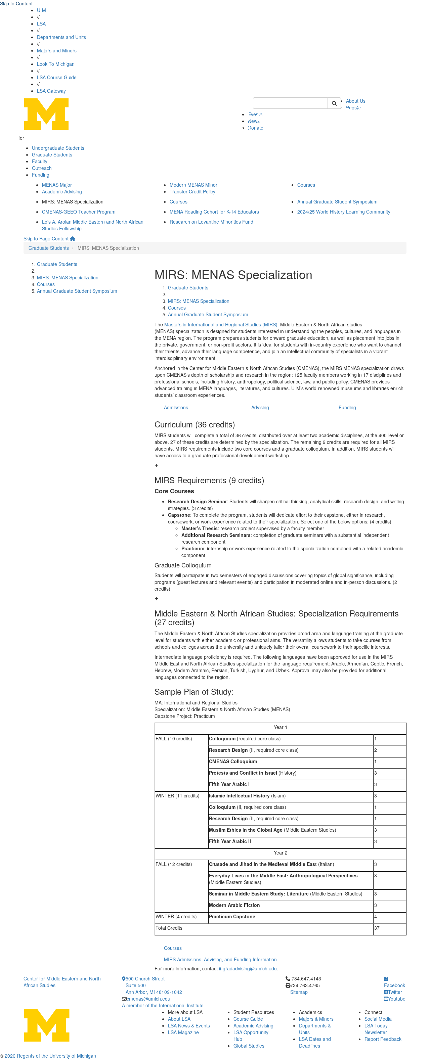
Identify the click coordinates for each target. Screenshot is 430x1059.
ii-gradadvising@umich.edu (248, 968)
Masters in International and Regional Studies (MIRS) (221, 324)
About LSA (179, 1018)
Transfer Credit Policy (192, 191)
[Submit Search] (334, 103)
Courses (306, 184)
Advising (260, 407)
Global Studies (248, 1045)
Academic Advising (62, 191)
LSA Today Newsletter (376, 1028)
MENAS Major (57, 184)
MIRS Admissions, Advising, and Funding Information (220, 959)
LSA (41, 23)
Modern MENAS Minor (193, 184)
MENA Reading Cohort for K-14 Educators (214, 211)
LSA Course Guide (57, 77)
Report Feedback (382, 1038)
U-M (41, 10)
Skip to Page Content (46, 238)
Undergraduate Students (58, 147)
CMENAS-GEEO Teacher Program (79, 211)
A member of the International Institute (163, 1005)
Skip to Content (16, 3)
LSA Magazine (183, 1032)
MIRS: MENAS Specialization (67, 277)
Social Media (378, 1018)
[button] (280, 473)
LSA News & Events (189, 1025)
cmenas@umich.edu (148, 998)
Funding (40, 174)
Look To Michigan (56, 63)
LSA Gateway (51, 90)
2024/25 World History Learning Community (343, 211)
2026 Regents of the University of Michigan (50, 1055)
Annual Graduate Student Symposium (337, 201)
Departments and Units (61, 37)
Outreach (42, 168)
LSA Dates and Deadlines (315, 1042)
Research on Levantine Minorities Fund (211, 221)
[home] (72, 238)
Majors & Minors (316, 1018)
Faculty (39, 161)
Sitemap (299, 991)
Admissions (176, 407)
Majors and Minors (57, 50)
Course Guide (248, 1018)
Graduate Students (52, 154)
